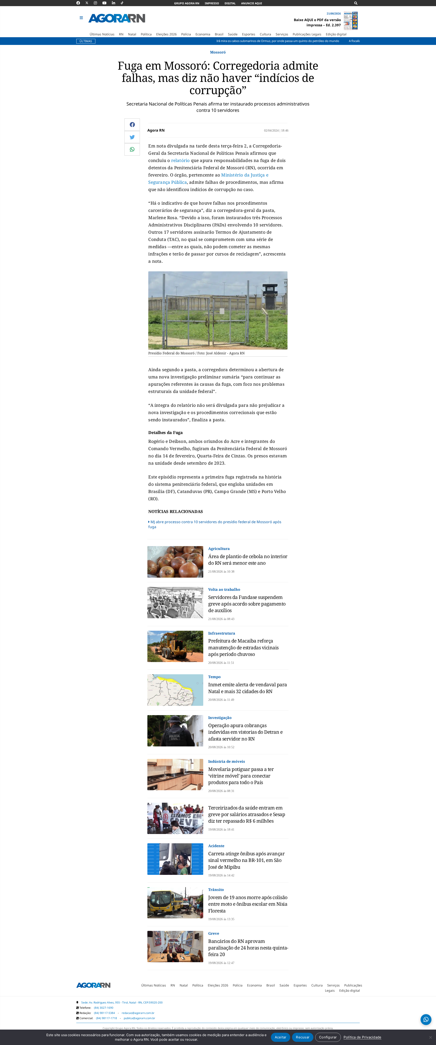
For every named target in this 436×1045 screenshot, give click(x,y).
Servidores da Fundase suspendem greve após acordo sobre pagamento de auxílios (247, 604)
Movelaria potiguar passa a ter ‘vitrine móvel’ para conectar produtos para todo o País (241, 776)
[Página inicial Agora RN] (93, 986)
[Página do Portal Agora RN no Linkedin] (116, 2)
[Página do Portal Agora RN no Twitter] (89, 2)
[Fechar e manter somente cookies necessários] (430, 1037)
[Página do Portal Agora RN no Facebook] (80, 2)
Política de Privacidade (363, 1037)
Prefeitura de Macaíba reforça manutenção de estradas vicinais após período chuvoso (243, 647)
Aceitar (281, 1037)
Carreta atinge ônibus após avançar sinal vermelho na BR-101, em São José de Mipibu (246, 860)
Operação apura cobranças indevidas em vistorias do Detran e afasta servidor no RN (245, 732)
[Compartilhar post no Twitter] (132, 137)
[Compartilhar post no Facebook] (132, 124)
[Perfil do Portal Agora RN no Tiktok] (124, 2)
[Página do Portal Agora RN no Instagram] (98, 2)
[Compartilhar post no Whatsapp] (132, 149)
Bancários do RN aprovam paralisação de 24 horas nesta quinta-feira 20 (248, 948)
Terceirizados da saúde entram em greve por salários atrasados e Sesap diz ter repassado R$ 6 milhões (246, 814)
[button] (81, 18)
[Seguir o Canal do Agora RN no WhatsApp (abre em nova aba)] (426, 1019)
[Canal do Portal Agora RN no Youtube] (106, 2)
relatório (180, 160)
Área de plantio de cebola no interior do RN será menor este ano (247, 559)
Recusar (303, 1037)
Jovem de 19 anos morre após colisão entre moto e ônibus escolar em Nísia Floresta (247, 904)
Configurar (328, 1037)
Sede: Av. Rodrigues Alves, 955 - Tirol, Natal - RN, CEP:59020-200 (122, 1002)
